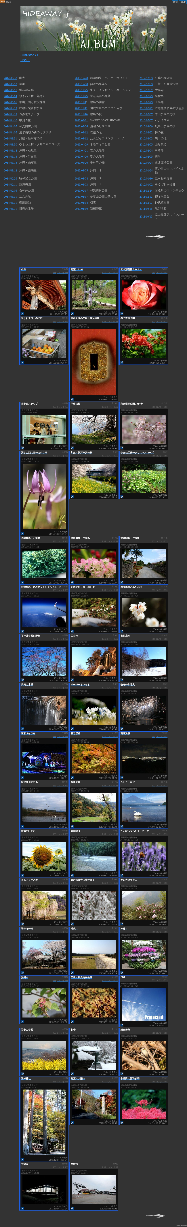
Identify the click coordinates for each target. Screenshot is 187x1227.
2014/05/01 (10, 102)
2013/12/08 (81, 84)
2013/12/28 (81, 78)
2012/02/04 (146, 150)
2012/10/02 (146, 90)
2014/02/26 (10, 178)
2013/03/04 (81, 178)
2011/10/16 (146, 208)
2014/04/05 (10, 132)
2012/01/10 (146, 178)
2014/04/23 (10, 108)
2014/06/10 (10, 84)
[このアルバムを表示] (44, 308)
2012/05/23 (146, 96)
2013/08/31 (81, 120)
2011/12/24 (146, 190)
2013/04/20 (81, 156)
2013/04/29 (81, 144)
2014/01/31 (10, 196)
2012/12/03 (146, 78)
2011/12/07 (146, 202)
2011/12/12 (146, 196)
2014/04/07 (10, 126)
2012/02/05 (146, 144)
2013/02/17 (81, 190)
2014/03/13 (10, 156)
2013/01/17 (81, 196)
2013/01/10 (81, 208)
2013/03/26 (81, 162)
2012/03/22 (146, 132)
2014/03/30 (10, 144)
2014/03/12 (10, 170)
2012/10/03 (146, 84)
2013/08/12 (81, 132)
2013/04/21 (81, 150)
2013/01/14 (81, 202)
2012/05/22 (146, 108)
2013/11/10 (81, 114)
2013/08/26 (81, 126)
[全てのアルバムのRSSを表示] (2, 2)
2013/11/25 (81, 90)
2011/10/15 (146, 216)
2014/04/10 (10, 120)
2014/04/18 (10, 114)
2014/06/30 (10, 78)
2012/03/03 (146, 138)
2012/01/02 (146, 184)
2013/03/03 (81, 184)
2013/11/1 (80, 102)
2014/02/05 (10, 190)
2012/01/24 (146, 162)
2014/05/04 (10, 96)
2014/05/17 (10, 90)
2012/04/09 (146, 126)
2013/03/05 (81, 170)
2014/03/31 (10, 138)
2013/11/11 (81, 108)
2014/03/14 (10, 150)
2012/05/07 (146, 114)
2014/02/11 (10, 184)
